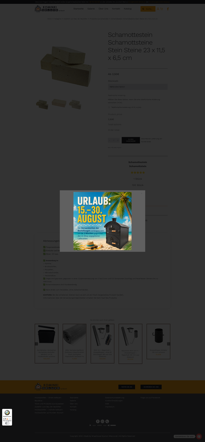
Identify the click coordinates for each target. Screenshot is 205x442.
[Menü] (11, 410)
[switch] (7, 423)
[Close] (141, 193)
